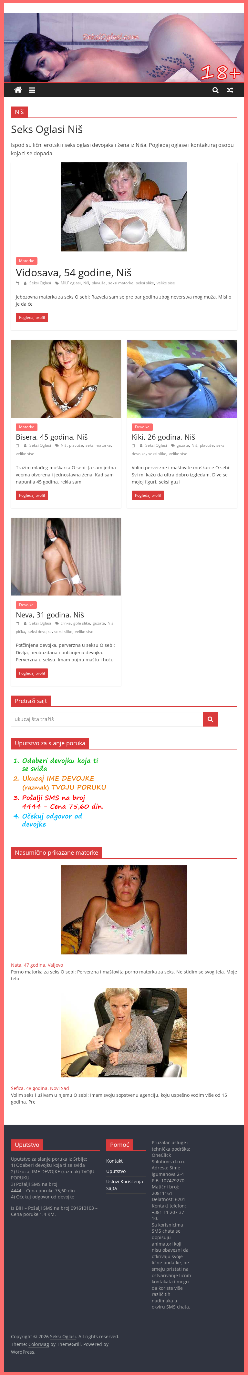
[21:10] (18, 283)
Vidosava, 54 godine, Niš (73, 272)
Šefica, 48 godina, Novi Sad (40, 1088)
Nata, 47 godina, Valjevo (37, 965)
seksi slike (145, 283)
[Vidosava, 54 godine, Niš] (124, 166)
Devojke (142, 427)
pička (20, 631)
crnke (66, 623)
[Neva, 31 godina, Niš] (66, 521)
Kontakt (114, 1161)
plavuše (99, 283)
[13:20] (18, 623)
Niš (86, 283)
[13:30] (134, 445)
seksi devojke (40, 631)
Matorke (26, 260)
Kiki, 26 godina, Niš (163, 437)
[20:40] (18, 445)
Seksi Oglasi (40, 283)
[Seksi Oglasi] (124, 16)
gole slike (81, 623)
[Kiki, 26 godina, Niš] (182, 343)
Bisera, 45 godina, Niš (52, 437)
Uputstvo (116, 1171)
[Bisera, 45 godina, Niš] (66, 343)
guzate (183, 445)
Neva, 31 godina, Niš (50, 614)
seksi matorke (120, 283)
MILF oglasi (71, 283)
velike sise (166, 283)
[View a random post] (230, 90)
